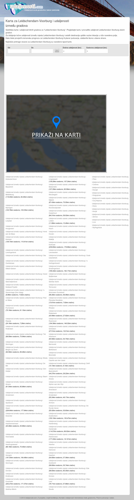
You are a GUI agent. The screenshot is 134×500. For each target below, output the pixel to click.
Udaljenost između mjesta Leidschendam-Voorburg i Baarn (27, 376)
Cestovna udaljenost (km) (96, 47)
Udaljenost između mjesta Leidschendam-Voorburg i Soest (26, 274)
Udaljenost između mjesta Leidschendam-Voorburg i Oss (26, 255)
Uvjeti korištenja (52, 498)
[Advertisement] (51, 75)
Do (32, 47)
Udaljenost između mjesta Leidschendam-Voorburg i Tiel (26, 334)
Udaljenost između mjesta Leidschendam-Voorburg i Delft (69, 363)
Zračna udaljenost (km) (72, 47)
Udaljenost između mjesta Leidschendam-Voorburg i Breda (27, 358)
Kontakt (61, 498)
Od (9, 47)
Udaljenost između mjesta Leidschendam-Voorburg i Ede (69, 468)
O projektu (41, 498)
